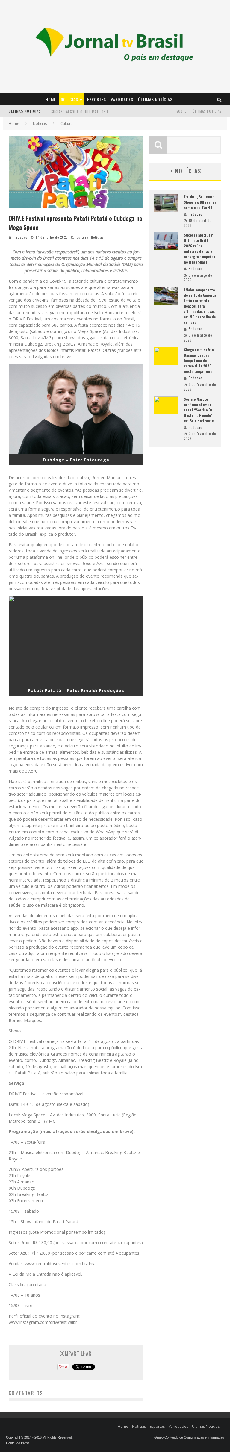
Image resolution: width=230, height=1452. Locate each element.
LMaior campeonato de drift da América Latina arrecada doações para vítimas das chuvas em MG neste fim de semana (200, 306)
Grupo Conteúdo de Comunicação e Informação (189, 1437)
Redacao (20, 237)
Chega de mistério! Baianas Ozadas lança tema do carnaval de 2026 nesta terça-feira (199, 360)
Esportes (96, 99)
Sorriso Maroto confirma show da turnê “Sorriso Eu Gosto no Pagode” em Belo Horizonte (199, 409)
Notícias (69, 99)
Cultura (83, 237)
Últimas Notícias (155, 99)
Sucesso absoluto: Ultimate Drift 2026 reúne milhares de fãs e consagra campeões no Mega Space (199, 248)
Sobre (181, 111)
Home (51, 99)
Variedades (122, 99)
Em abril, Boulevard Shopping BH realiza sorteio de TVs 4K (200, 202)
